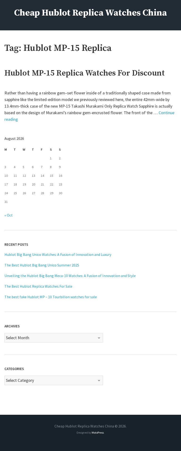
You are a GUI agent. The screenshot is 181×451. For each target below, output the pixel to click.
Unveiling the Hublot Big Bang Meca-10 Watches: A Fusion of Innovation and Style (70, 275)
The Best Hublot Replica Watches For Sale (38, 286)
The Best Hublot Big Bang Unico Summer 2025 (41, 265)
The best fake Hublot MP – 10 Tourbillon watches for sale (50, 296)
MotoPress (98, 432)
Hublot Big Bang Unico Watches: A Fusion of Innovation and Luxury (57, 254)
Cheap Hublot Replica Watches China (90, 13)
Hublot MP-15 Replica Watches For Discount (84, 73)
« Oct (8, 215)
